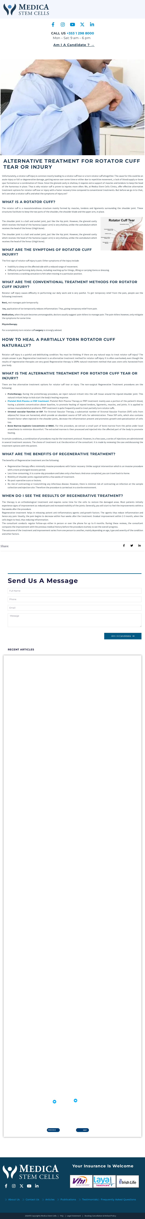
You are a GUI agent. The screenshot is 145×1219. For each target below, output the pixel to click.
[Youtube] (72, 24)
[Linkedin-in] (92, 24)
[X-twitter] (82, 24)
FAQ (62, 1215)
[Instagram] (62, 24)
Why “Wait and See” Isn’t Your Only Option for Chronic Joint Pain (61, 987)
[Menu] (136, 6)
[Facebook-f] (52, 24)
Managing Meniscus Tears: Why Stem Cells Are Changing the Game (61, 751)
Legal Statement (74, 1215)
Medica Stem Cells (49, 1215)
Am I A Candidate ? (73, 45)
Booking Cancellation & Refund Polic (99, 1215)
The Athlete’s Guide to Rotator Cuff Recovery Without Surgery (59, 869)
